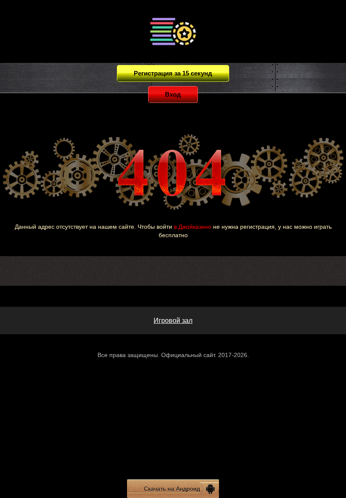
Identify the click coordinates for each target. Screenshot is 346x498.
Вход (173, 94)
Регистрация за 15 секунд (173, 73)
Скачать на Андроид (172, 488)
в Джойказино (192, 226)
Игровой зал (173, 320)
